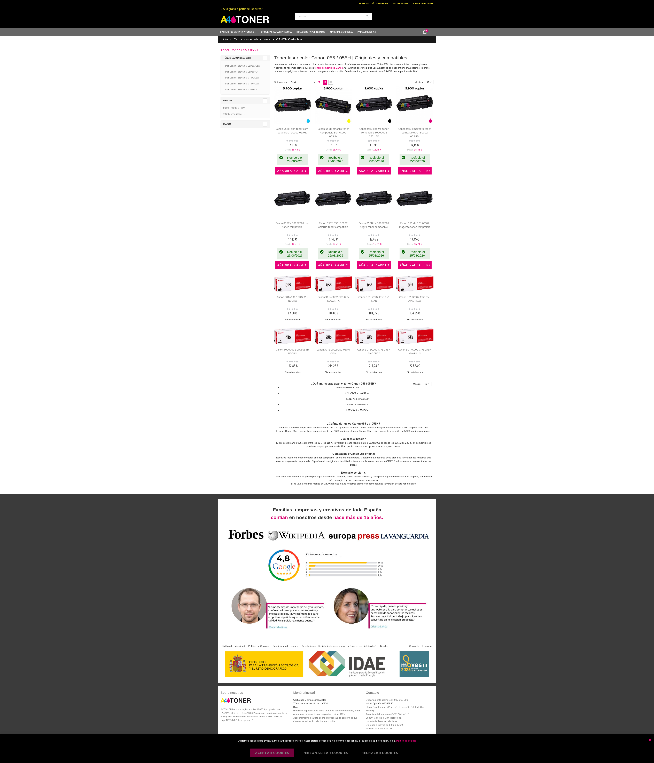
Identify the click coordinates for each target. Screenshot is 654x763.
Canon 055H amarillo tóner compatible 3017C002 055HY (333, 132)
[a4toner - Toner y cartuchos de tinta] (245, 19)
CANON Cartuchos (289, 39)
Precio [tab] (227, 100)
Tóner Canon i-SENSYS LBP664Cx (240, 71)
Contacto (414, 646)
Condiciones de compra (285, 646)
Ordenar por (280, 82)
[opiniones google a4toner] (327, 541)
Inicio (224, 39)
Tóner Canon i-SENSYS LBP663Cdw (241, 66)
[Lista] (330, 82)
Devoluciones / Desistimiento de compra (323, 646)
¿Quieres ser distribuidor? (362, 646)
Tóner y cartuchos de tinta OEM (310, 703)
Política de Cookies (258, 646)
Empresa (427, 646)
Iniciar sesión (400, 3)
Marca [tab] (227, 124)
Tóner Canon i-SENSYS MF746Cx (240, 89)
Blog (295, 707)
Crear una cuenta (423, 3)
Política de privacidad (233, 646)
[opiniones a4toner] (276, 629)
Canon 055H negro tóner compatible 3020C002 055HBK (374, 132)
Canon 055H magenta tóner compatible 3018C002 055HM (414, 132)
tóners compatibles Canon (329, 67)
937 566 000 (364, 3)
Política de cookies (406, 740)
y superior (235, 114)
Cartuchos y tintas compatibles (309, 699)
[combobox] (333, 16)
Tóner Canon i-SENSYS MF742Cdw (241, 77)
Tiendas (384, 646)
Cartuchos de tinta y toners (252, 39)
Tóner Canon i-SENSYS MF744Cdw (241, 83)
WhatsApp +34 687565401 (380, 703)
